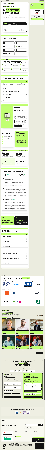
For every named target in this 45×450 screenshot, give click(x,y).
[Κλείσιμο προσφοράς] (43, 438)
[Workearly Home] (4, 420)
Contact (26, 436)
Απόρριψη (39, 448)
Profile (13, 348)
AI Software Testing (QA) (11, 3)
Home (2, 3)
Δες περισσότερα (22, 350)
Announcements (36, 436)
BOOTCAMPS (5, 3)
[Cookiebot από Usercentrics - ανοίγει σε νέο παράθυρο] (4, 448)
